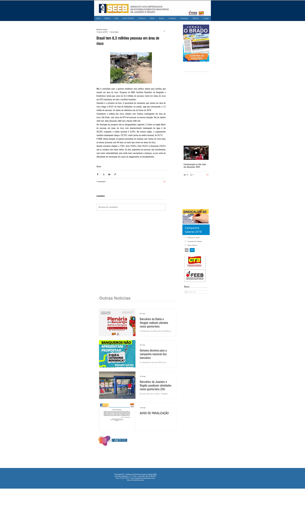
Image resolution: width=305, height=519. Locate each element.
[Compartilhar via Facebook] (98, 174)
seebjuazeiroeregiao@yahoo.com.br (145, 478)
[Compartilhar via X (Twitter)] (103, 174)
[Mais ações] (164, 30)
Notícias (99, 166)
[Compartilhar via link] (115, 174)
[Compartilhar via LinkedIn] (109, 174)
